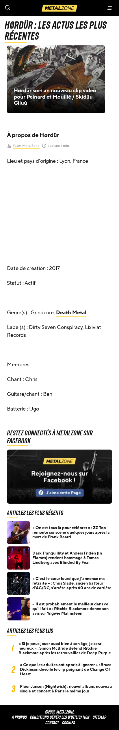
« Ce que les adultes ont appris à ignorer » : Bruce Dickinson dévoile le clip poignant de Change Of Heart (65, 670)
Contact (52, 722)
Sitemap (99, 717)
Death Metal (71, 312)
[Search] (30, 8)
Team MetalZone (26, 145)
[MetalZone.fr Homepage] (59, 8)
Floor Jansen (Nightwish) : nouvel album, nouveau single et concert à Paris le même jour (66, 689)
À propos (19, 717)
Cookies (68, 722)
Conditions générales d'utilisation (60, 717)
